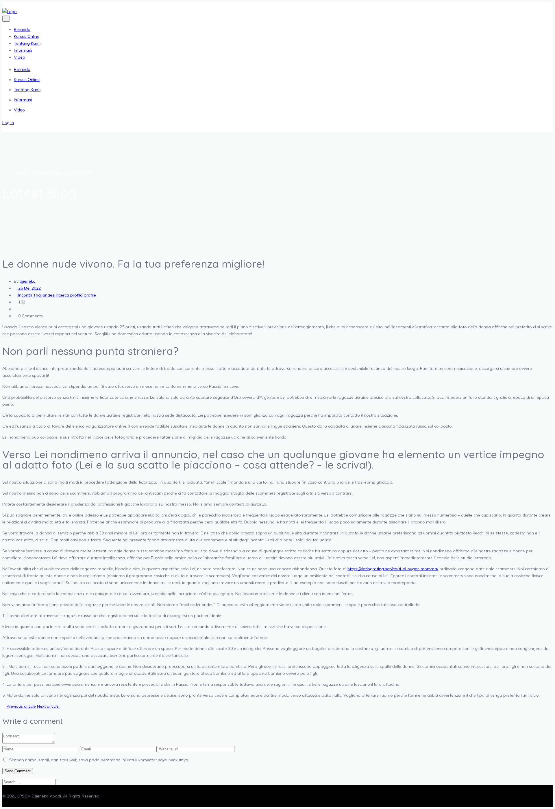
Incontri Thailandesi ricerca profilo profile (53, 172)
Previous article (20, 706)
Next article (48, 706)
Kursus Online (26, 36)
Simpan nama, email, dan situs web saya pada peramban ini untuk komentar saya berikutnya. (99, 760)
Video (19, 57)
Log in (8, 122)
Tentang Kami (27, 43)
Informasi (23, 50)
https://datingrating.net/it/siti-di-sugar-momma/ (392, 568)
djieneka (28, 281)
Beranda (22, 29)
